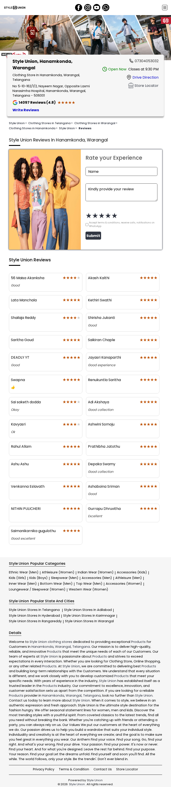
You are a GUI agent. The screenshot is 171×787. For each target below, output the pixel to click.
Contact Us (103, 769)
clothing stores (60, 642)
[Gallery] (85, 38)
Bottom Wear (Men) (56, 583)
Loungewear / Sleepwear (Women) (37, 589)
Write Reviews (25, 110)
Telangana (81, 646)
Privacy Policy (43, 769)
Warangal (63, 646)
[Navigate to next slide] (165, 38)
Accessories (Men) (97, 578)
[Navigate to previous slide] (5, 38)
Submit (93, 235)
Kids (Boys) (38, 578)
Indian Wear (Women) (96, 572)
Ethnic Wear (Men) (24, 572)
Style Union (34, 610)
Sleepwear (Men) (64, 578)
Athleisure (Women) (58, 572)
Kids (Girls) (17, 578)
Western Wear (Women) (88, 589)
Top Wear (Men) (89, 583)
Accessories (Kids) (132, 572)
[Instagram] (88, 8)
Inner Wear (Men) (23, 583)
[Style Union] (15, 7)
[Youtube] (97, 8)
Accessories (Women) (124, 583)
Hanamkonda (42, 646)
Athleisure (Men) (128, 578)
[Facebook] (79, 8)
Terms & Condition (74, 769)
